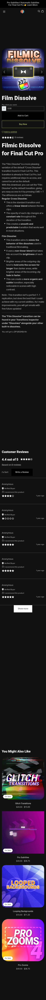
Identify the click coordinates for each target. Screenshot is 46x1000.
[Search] (39, 11)
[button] (4, 72)
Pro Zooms (23, 965)
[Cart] (43, 11)
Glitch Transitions (23, 803)
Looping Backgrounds (23, 911)
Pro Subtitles (23, 857)
